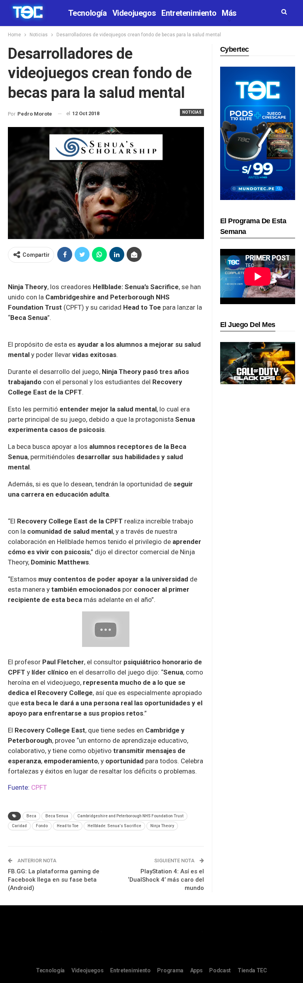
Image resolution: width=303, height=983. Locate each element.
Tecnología (87, 13)
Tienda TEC (252, 970)
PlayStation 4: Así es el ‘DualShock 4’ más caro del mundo (166, 879)
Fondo (42, 826)
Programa (170, 970)
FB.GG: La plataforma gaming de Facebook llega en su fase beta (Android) (53, 879)
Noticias (192, 112)
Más (229, 13)
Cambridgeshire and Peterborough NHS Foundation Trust (130, 816)
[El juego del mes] (257, 363)
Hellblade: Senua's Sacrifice (114, 826)
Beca (31, 816)
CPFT (39, 787)
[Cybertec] (257, 133)
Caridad (19, 826)
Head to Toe (68, 826)
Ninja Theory (162, 826)
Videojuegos (134, 13)
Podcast (220, 970)
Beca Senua (56, 816)
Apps (196, 970)
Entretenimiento (188, 13)
